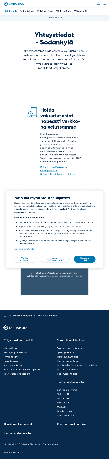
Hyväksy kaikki (84, 259)
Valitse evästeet (25, 259)
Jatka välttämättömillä (55, 259)
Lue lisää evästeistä (23, 249)
